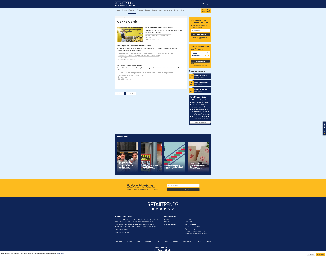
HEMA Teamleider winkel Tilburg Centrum (201, 102)
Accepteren (320, 254)
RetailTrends (120, 17)
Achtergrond (118, 241)
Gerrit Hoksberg (150, 72)
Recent (124, 10)
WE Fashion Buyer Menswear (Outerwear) (201, 100)
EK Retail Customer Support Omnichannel (201, 119)
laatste (132, 94)
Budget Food (155, 55)
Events (147, 10)
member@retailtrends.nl (200, 233)
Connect (154, 10)
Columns (148, 241)
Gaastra (122, 72)
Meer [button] (183, 10)
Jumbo (148, 35)
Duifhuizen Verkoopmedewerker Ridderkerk (201, 116)
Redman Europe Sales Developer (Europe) (201, 107)
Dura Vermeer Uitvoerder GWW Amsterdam (201, 111)
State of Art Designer (199, 104)
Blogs (138, 241)
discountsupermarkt (126, 75)
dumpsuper (134, 53)
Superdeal (170, 72)
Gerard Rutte (154, 53)
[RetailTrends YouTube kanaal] (160, 209)
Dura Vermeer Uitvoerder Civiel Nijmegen (201, 114)
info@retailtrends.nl (197, 229)
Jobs (160, 10)
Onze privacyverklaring (121, 229)
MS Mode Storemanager (200, 109)
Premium (140, 10)
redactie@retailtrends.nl (198, 231)
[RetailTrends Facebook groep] (152, 209)
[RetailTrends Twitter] (156, 210)
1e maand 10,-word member (206, 10)
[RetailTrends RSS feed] (165, 209)
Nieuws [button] (131, 10)
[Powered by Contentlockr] (163, 250)
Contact (176, 10)
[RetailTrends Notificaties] (173, 209)
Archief (199, 241)
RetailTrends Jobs (200, 122)
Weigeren (311, 254)
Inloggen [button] (207, 4)
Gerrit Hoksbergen (166, 53)
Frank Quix (130, 72)
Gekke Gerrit (165, 35)
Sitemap (208, 241)
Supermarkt (156, 35)
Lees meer (60, 253)
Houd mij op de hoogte (200, 34)
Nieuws (129, 241)
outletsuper (123, 55)
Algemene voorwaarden (122, 232)
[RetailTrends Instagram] (169, 209)
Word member (199, 61)
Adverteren (168, 10)
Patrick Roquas (124, 53)
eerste (118, 94)
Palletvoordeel (143, 55)
